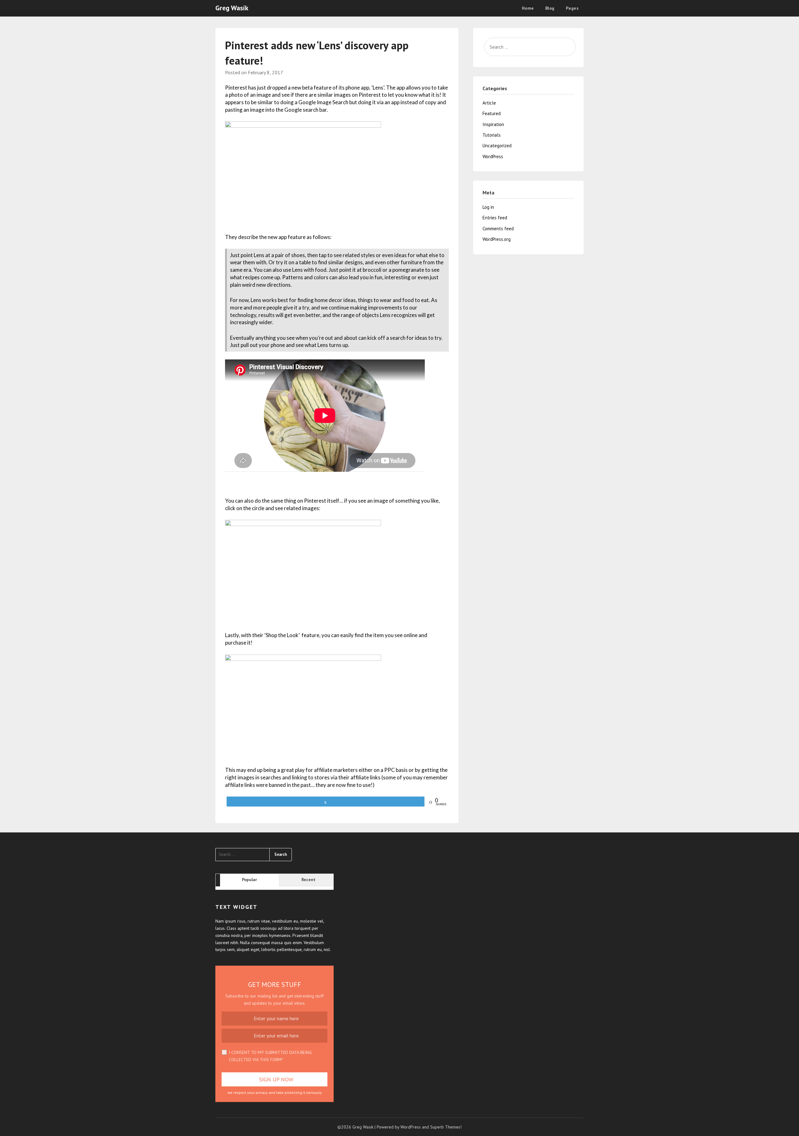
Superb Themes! (446, 1127)
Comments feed (498, 229)
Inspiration (493, 124)
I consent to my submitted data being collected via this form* (270, 1056)
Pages (572, 8)
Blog (550, 8)
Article (489, 103)
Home (528, 8)
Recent (308, 879)
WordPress (493, 156)
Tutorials (492, 135)
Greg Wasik (231, 7)
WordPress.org (497, 239)
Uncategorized (497, 146)
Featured (492, 113)
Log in (488, 207)
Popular (249, 879)
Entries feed (495, 218)
